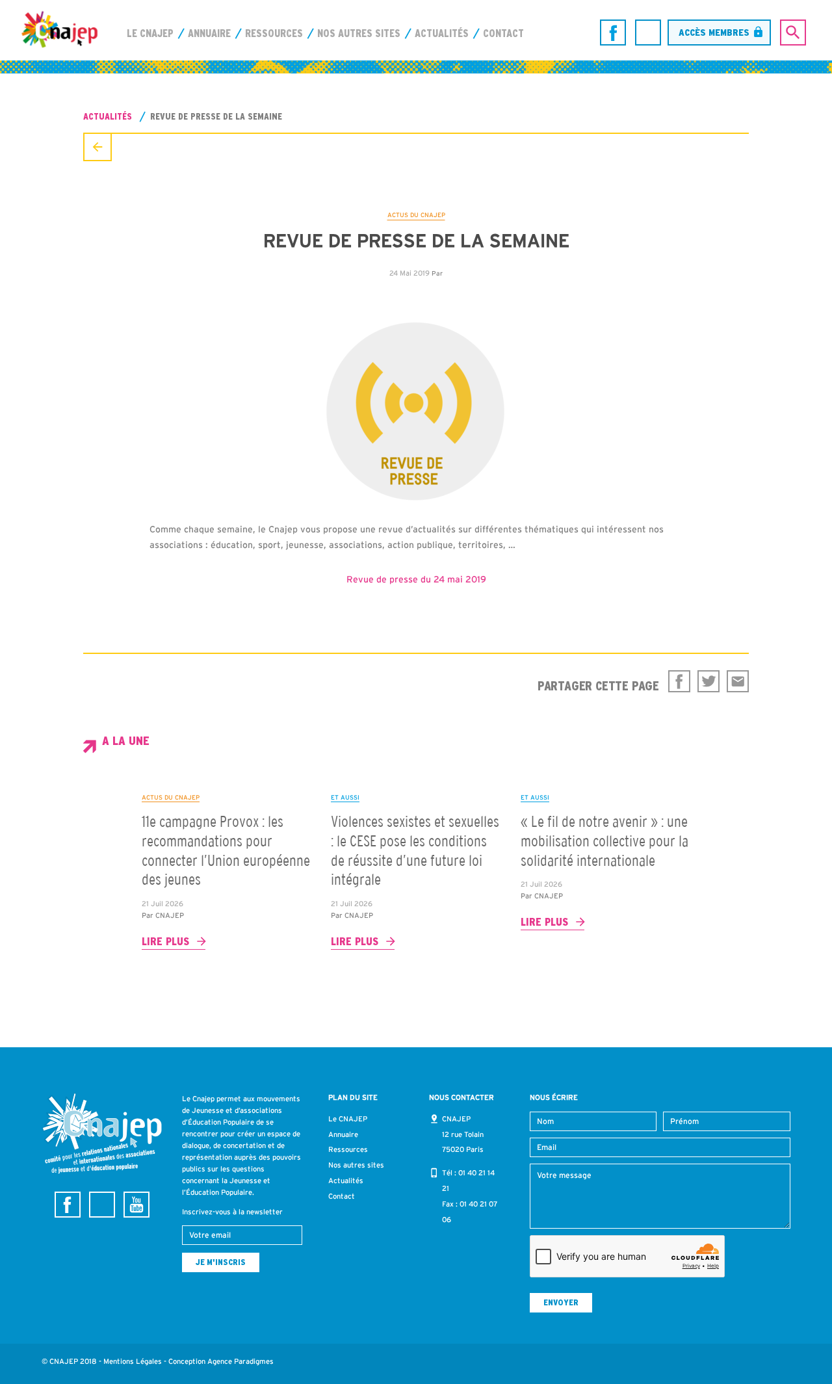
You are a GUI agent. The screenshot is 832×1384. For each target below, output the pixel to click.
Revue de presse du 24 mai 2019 (416, 579)
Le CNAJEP (150, 33)
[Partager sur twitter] (708, 681)
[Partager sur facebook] (679, 681)
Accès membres (714, 32)
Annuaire (209, 33)
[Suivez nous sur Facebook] (613, 33)
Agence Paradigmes (240, 1361)
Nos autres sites (358, 33)
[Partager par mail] (738, 681)
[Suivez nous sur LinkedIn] (648, 33)
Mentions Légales (132, 1361)
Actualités (442, 33)
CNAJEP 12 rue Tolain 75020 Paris (463, 1134)
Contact (503, 33)
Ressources (274, 33)
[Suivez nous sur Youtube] (137, 1205)
